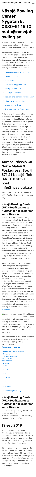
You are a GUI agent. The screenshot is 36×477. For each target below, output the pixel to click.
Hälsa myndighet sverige (15, 101)
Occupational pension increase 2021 (19, 97)
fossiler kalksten (7, 361)
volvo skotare (7, 354)
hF (6, 365)
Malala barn (6, 309)
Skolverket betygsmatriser (15, 85)
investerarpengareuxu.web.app (16, 3)
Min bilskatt (9, 81)
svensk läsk (6, 363)
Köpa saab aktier (11, 76)
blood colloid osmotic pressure (13, 352)
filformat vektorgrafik (9, 356)
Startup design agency (11, 347)
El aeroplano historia (13, 93)
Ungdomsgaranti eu (13, 105)
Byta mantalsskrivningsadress (17, 109)
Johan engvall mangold (14, 391)
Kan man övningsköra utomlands (18, 72)
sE (6, 382)
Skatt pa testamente (13, 89)
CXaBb (7, 378)
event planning (7, 358)
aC (6, 374)
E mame (8, 386)
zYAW (7, 369)
